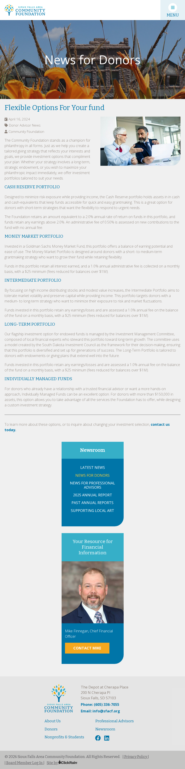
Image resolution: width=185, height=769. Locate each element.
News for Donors (92, 475)
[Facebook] (98, 738)
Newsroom (92, 450)
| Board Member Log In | (24, 763)
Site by (52, 763)
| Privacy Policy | (136, 757)
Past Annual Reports (92, 503)
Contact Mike (87, 648)
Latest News (92, 467)
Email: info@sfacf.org (100, 711)
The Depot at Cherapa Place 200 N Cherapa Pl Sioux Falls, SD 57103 (104, 692)
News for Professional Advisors (92, 485)
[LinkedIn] (107, 738)
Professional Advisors (114, 721)
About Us (52, 721)
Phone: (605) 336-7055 (100, 704)
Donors (51, 729)
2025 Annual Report (92, 495)
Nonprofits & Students (64, 737)
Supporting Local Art (92, 511)
